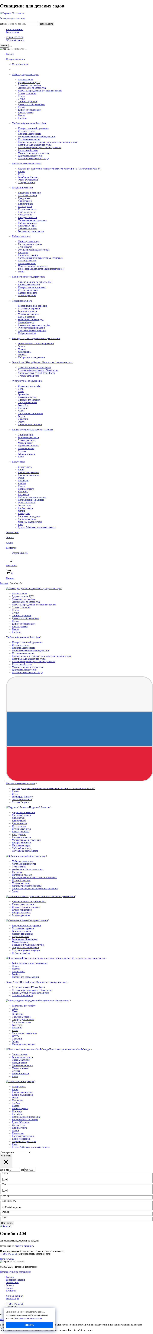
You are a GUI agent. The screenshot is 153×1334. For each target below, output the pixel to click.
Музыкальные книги (28, 445)
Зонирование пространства (32, 88)
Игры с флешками (27, 260)
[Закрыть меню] (10, 46)
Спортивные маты (27, 402)
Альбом (22, 483)
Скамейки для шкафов (29, 85)
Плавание (23, 408)
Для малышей (25, 201)
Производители (20, 64)
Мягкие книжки (26, 448)
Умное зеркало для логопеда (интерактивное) (41, 269)
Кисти (21, 469)
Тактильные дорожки (29, 308)
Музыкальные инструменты (32, 220)
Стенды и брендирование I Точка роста (38, 370)
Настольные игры (27, 225)
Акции (9, 542)
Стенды (22, 451)
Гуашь (21, 478)
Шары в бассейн (26, 317)
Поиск (3, 24)
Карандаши (24, 513)
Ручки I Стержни (26, 502)
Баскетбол (23, 405)
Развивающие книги (28, 437)
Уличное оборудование (29, 109)
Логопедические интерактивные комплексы (40, 258)
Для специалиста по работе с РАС (35, 282)
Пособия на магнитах (29, 139)
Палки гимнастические (30, 424)
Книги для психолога (29, 284)
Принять (29, 1325)
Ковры (21, 115)
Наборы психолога (27, 293)
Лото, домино (25, 214)
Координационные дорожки (32, 306)
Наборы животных (27, 223)
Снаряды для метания (29, 400)
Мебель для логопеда (28, 241)
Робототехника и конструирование (36, 343)
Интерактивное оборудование (33, 128)
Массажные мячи (27, 263)
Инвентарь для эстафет (29, 386)
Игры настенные (26, 131)
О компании (12, 532)
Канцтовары (18, 461)
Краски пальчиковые (28, 475)
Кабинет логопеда (21, 236)
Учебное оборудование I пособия (29, 123)
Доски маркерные (27, 519)
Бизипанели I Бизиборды (30, 319)
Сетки (21, 388)
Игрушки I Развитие (22, 187)
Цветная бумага (26, 489)
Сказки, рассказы (27, 440)
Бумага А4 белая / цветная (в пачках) (36, 527)
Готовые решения (27, 295)
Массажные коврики (28, 314)
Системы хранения (27, 101)
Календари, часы (26, 212)
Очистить (6, 1155)
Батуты (21, 416)
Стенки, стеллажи (27, 93)
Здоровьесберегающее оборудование (36, 136)
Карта (21, 456)
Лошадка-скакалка (27, 217)
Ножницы (23, 491)
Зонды (21, 271)
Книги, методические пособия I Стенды (32, 429)
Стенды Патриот (26, 182)
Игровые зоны (25, 79)
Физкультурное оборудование (27, 381)
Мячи (21, 391)
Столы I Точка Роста (28, 375)
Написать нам (7, 1259)
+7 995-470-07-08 (14, 37)
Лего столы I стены (28, 150)
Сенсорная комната (22, 300)
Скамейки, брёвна (27, 397)
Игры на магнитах (27, 209)
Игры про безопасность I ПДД (33, 158)
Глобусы (22, 354)
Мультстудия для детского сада (33, 153)
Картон (21, 486)
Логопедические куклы (30, 244)
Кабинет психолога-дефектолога (28, 276)
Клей (20, 524)
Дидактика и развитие (29, 192)
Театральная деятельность (31, 231)
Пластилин (23, 480)
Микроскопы (24, 351)
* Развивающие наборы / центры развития (39, 147)
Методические (25, 443)
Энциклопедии (25, 434)
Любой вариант (13, 1207)
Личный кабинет (14, 29)
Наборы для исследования (31, 357)
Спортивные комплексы (30, 413)
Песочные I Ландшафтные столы (35, 145)
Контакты (11, 548)
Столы (21, 96)
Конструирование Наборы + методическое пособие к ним (47, 142)
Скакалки (23, 419)
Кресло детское (25, 112)
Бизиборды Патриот (28, 177)
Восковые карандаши (29, 516)
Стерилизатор (25, 247)
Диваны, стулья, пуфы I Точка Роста (36, 373)
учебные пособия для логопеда (33, 249)
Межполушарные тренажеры (33, 266)
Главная (10, 54)
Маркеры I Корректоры (30, 522)
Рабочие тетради (26, 454)
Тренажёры (23, 394)
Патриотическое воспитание (26, 163)
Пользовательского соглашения (28, 1318)
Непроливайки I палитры (31, 499)
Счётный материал (27, 228)
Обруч (21, 421)
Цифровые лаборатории (30, 155)
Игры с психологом (28, 290)
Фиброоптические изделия (31, 327)
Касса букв (23, 494)
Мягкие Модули (26, 322)
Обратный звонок (15, 40)
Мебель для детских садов (25, 74)
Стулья (21, 99)
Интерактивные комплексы (32, 287)
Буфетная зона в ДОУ (29, 82)
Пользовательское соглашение (15, 1272)
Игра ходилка (25, 206)
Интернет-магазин (15, 59)
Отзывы (10, 537)
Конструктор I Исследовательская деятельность (36, 338)
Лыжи (21, 410)
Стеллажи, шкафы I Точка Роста (34, 367)
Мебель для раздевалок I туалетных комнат (40, 90)
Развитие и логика (27, 311)
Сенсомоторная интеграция (32, 330)
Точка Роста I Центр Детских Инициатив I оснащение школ (42, 362)
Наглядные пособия (28, 255)
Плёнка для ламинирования (32, 497)
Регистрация (12, 32)
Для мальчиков (25, 203)
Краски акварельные (28, 472)
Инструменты (25, 467)
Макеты (22, 349)
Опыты (21, 346)
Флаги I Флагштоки (28, 179)
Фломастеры (24, 505)
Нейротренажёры (27, 333)
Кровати (22, 118)
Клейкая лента (25, 508)
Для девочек (24, 198)
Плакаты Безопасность (29, 133)
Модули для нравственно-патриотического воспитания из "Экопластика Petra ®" (59, 168)
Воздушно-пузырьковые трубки (34, 325)
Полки (21, 107)
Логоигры (23, 252)
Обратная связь (19, 553)
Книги (21, 171)
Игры (21, 174)
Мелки (21, 511)
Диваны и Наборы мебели (31, 104)
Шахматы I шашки (27, 195)
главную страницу (24, 1246)
